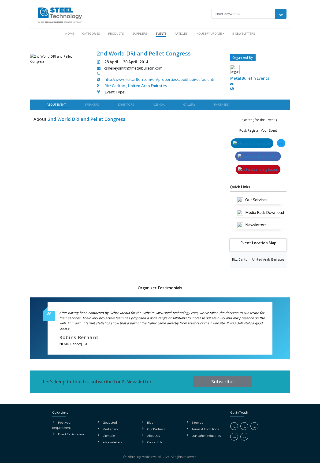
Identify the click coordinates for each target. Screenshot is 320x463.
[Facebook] (234, 426)
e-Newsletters (243, 33)
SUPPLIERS (140, 33)
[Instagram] (234, 437)
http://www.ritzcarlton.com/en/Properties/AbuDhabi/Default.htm (160, 79)
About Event (56, 104)
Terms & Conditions (205, 429)
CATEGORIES (91, 33)
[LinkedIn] (254, 426)
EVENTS (161, 33)
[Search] (281, 14)
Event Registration (71, 434)
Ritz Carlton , (135, 85)
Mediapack (110, 429)
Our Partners (156, 429)
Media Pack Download (264, 212)
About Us (153, 435)
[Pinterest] (244, 437)
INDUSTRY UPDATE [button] (209, 33)
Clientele (109, 435)
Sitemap (197, 422)
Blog (150, 422)
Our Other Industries (206, 435)
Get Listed (110, 422)
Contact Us (154, 442)
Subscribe (222, 381)
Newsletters (256, 224)
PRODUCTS (116, 33)
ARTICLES (181, 33)
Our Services (256, 199)
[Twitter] (244, 426)
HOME (70, 33)
